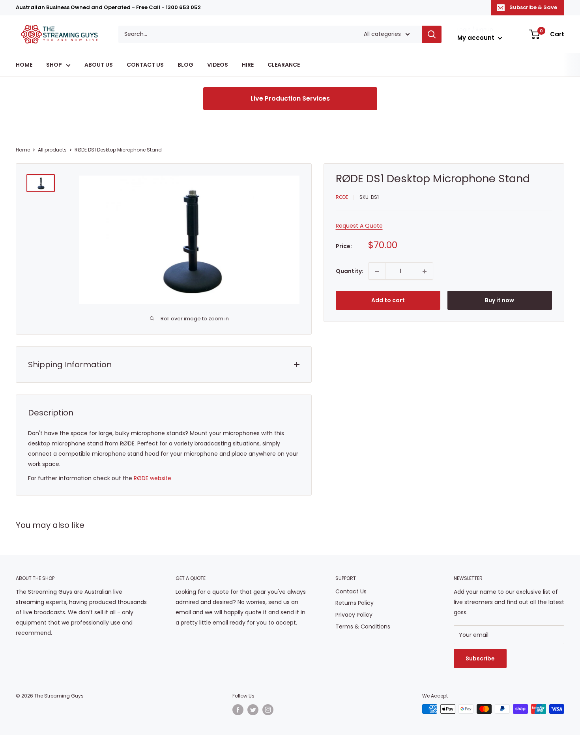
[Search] (432, 34)
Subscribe (480, 658)
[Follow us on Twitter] (252, 709)
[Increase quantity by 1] (424, 271)
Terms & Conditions (362, 626)
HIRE (248, 65)
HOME (24, 65)
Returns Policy (354, 603)
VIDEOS (217, 65)
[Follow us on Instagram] (267, 709)
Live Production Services (290, 98)
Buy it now (499, 301)
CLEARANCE (284, 65)
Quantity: (349, 271)
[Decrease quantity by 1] (377, 271)
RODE (342, 197)
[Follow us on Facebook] (237, 709)
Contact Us (351, 591)
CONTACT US (145, 65)
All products (52, 149)
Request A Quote (359, 226)
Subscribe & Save (533, 7)
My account (476, 38)
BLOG (185, 65)
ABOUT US (98, 65)
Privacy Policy (353, 615)
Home (23, 149)
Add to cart (388, 301)
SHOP (54, 65)
